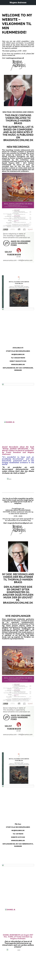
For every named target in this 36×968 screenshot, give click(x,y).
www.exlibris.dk (18, 364)
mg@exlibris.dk (18, 354)
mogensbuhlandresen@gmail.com (20, 523)
